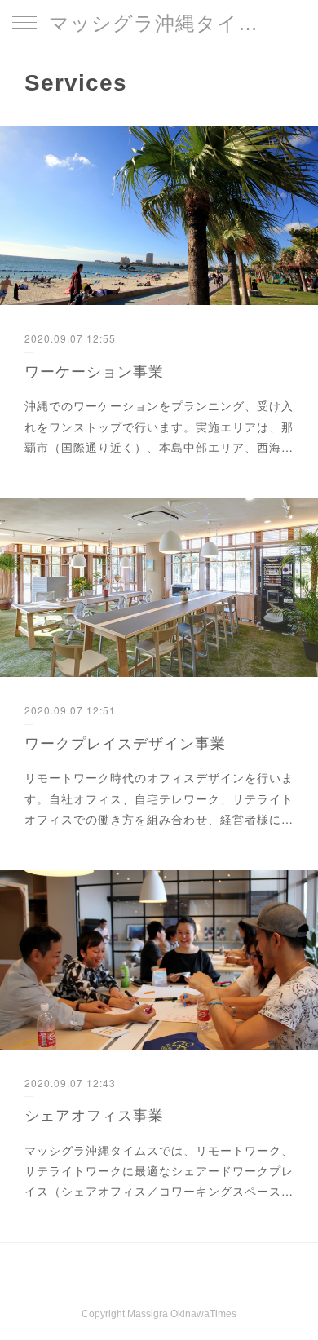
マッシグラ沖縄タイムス (159, 23)
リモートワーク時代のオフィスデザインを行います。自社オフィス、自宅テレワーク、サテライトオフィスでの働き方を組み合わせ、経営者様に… (159, 797)
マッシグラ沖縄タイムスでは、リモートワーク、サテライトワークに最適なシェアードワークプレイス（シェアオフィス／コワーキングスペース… (159, 1170)
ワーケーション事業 (94, 370)
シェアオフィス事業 (94, 1114)
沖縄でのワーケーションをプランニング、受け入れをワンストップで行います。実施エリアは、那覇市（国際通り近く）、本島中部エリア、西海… (159, 425)
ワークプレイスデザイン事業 (125, 742)
